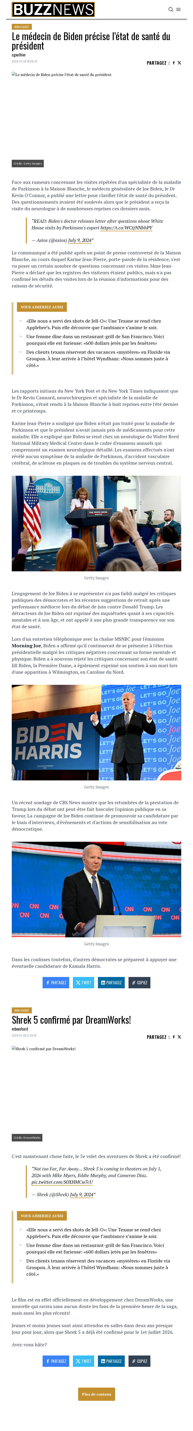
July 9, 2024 (79, 240)
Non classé (22, 27)
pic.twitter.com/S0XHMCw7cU (62, 1182)
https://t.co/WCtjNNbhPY (126, 227)
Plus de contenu (96, 1394)
